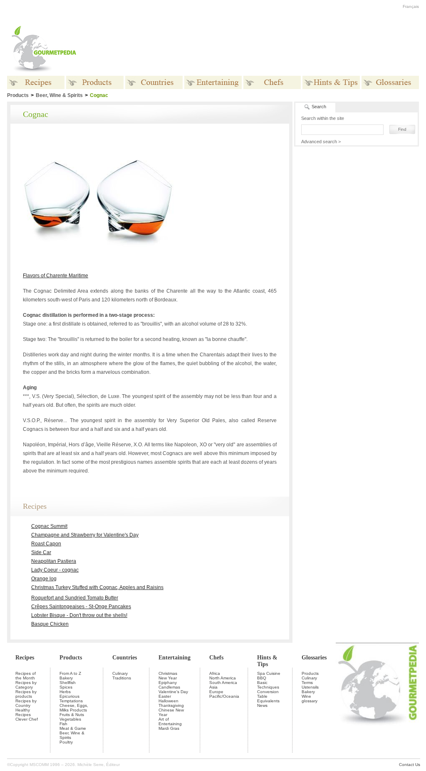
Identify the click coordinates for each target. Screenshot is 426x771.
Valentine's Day (173, 691)
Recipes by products (26, 694)
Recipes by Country (26, 703)
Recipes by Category (26, 684)
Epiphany (168, 682)
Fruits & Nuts (71, 714)
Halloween (168, 701)
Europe (216, 691)
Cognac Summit (49, 526)
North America (222, 678)
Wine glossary (309, 698)
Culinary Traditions (121, 675)
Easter (165, 696)
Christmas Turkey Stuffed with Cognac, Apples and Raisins (97, 587)
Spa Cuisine (268, 673)
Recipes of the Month (25, 675)
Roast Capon (46, 544)
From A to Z (70, 673)
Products (70, 657)
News (262, 705)
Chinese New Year (171, 712)
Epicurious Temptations (71, 698)
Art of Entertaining (170, 721)
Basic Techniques (268, 684)
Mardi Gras (169, 728)
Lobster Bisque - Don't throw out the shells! (79, 615)
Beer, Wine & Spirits (59, 95)
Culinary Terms (309, 680)
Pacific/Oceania (224, 696)
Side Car (41, 552)
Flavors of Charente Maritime (55, 276)
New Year (168, 678)
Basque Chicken (50, 624)
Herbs (65, 691)
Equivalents (268, 701)
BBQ (261, 678)
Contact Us (409, 764)
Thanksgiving (171, 705)
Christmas (168, 673)
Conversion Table (268, 694)
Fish (63, 723)
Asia (213, 687)
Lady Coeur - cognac (55, 570)
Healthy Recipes (23, 712)
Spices (65, 687)
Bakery (66, 678)
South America (223, 682)
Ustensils (310, 687)
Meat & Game (72, 728)
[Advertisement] (265, 49)
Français (411, 6)
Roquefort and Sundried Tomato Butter (74, 598)
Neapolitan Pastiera (53, 561)
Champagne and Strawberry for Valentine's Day (85, 535)
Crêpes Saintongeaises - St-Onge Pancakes (81, 606)
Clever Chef (26, 719)
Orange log (44, 579)
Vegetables (70, 719)
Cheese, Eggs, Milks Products (73, 707)
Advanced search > (321, 141)
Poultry (66, 742)
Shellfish (67, 682)
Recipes (24, 657)
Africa (214, 673)
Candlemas (169, 687)
